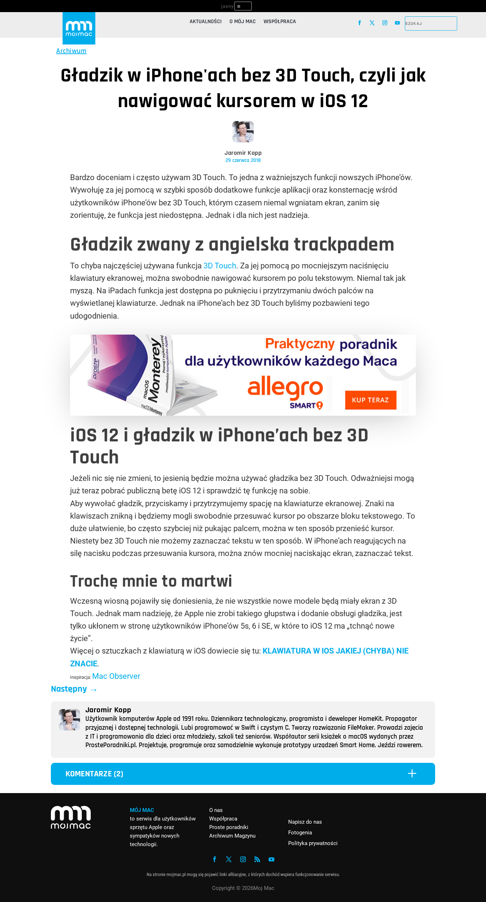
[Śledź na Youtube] (397, 23)
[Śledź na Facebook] (359, 23)
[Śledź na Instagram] (385, 23)
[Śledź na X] (372, 23)
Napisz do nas (305, 822)
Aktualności (206, 22)
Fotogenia (300, 832)
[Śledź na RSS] (257, 859)
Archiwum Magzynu (232, 836)
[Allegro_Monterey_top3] (243, 413)
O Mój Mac (242, 22)
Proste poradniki (228, 827)
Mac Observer (116, 676)
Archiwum (71, 51)
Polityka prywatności (313, 843)
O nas (216, 810)
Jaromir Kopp (243, 153)
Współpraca (280, 22)
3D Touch (220, 265)
